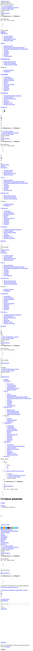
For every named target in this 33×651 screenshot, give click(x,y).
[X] (8, 528)
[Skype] (15, 528)
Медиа (5, 83)
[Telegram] (17, 528)
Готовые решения (8, 70)
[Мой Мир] (6, 528)
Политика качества (9, 84)
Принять (3, 649)
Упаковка (6, 51)
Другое (6, 100)
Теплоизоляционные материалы (12, 95)
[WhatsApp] (13, 528)
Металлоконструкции (10, 39)
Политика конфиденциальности (9, 587)
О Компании (4, 74)
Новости (6, 90)
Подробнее (7, 646)
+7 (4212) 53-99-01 (7, 9)
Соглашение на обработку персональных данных (14, 590)
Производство (5, 59)
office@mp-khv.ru (5, 13)
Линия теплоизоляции (10, 63)
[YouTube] (4, 110)
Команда (6, 81)
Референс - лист (8, 103)
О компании (7, 77)
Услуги (3, 43)
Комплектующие (8, 40)
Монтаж (6, 54)
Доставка (6, 53)
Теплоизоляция (8, 37)
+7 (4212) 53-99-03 (8, 6)
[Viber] (11, 528)
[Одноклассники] (4, 528)
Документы (4, 93)
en (1, 117)
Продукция (4, 33)
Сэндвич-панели (8, 36)
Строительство (8, 56)
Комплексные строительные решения (14, 47)
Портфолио (7, 71)
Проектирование (8, 46)
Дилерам (6, 87)
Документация (5, 542)
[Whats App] (4, 111)
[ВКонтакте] (2, 528)
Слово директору (8, 78)
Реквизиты (7, 101)
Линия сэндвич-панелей (10, 64)
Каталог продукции (9, 104)
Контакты (4, 107)
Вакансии (6, 85)
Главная (3, 32)
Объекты (3, 535)
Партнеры (6, 88)
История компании (9, 80)
